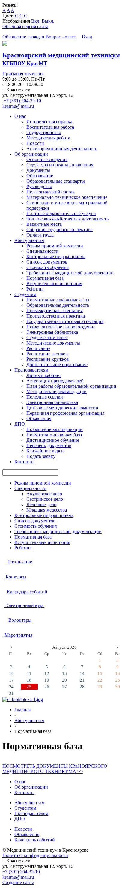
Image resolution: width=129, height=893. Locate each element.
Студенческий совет (47, 337)
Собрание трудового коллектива (59, 229)
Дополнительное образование (57, 364)
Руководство (39, 186)
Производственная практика (55, 315)
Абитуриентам (29, 240)
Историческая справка (49, 121)
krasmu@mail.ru (18, 106)
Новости (35, 143)
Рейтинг (35, 288)
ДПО (19, 423)
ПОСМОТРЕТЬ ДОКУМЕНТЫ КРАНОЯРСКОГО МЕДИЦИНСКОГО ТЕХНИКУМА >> (54, 768)
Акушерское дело (44, 493)
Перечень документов (48, 445)
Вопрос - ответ (61, 36)
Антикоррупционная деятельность (61, 148)
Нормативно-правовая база (54, 434)
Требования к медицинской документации (70, 272)
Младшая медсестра (46, 509)
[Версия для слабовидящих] (79, 37)
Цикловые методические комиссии (62, 407)
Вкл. (35, 21)
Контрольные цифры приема (56, 256)
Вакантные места (44, 224)
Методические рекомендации (56, 391)
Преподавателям (31, 369)
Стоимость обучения (47, 267)
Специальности (42, 251)
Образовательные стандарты (55, 181)
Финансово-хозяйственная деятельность (67, 218)
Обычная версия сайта (25, 26)
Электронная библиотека (52, 332)
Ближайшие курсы (45, 450)
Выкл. (48, 21)
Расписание (38, 348)
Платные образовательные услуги (61, 213)
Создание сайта (18, 882)
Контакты (24, 461)
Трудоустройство (43, 132)
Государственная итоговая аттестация (65, 321)
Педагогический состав (50, 191)
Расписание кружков (47, 359)
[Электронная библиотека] (22, 699)
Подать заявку (41, 456)
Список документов (47, 261)
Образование (39, 175)
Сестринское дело (44, 499)
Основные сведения (47, 159)
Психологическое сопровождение (60, 326)
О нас (20, 116)
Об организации (31, 154)
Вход (87, 36)
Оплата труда (40, 234)
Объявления (38, 418)
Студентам (25, 294)
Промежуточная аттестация (54, 310)
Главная (22, 709)
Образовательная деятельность (57, 305)
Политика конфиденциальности (35, 855)
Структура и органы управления (59, 164)
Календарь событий (34, 839)
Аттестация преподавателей (55, 380)
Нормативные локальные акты (57, 299)
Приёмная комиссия (23, 73)
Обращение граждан (23, 36)
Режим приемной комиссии (54, 245)
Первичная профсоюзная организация (65, 413)
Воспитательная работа (50, 127)
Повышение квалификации (54, 429)
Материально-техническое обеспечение (66, 197)
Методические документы (53, 342)
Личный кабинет (43, 375)
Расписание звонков (47, 353)
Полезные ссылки (44, 396)
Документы (38, 170)
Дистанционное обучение (52, 440)
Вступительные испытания (54, 283)
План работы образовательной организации (71, 386)
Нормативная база (45, 278)
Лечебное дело (41, 504)
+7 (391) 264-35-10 (22, 100)
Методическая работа (48, 137)
